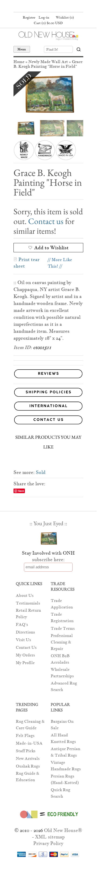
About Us (24, 595)
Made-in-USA (29, 743)
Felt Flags (25, 735)
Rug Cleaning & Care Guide (30, 724)
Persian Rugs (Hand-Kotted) (65, 779)
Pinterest (47, 6)
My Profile (25, 662)
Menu (21, 49)
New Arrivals (28, 758)
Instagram (56, 6)
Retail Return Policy (28, 613)
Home (18, 61)
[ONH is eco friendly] (48, 819)
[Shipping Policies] (48, 393)
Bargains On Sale (62, 724)
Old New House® (63, 830)
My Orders (25, 655)
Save (21, 490)
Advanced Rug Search (64, 686)
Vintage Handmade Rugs (66, 765)
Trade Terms (63, 628)
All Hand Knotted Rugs (63, 738)
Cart (48, 23)
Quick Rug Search (60, 793)
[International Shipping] (48, 407)
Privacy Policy (48, 843)
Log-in (44, 17)
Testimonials (28, 603)
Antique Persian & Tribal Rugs (65, 752)
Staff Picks (25, 750)
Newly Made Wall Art (48, 61)
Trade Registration (62, 617)
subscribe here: (48, 559)
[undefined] (48, 94)
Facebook (39, 6)
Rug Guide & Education (27, 776)
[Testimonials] (48, 378)
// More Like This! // (60, 263)
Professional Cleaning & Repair (62, 642)
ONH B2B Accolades (60, 659)
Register (29, 17)
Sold (41, 472)
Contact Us (26, 647)
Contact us (45, 221)
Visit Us (23, 639)
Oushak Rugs (28, 766)
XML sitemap (50, 837)
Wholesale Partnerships (62, 672)
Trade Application (62, 604)
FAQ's (22, 624)
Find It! (52, 49)
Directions (25, 632)
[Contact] (48, 421)
